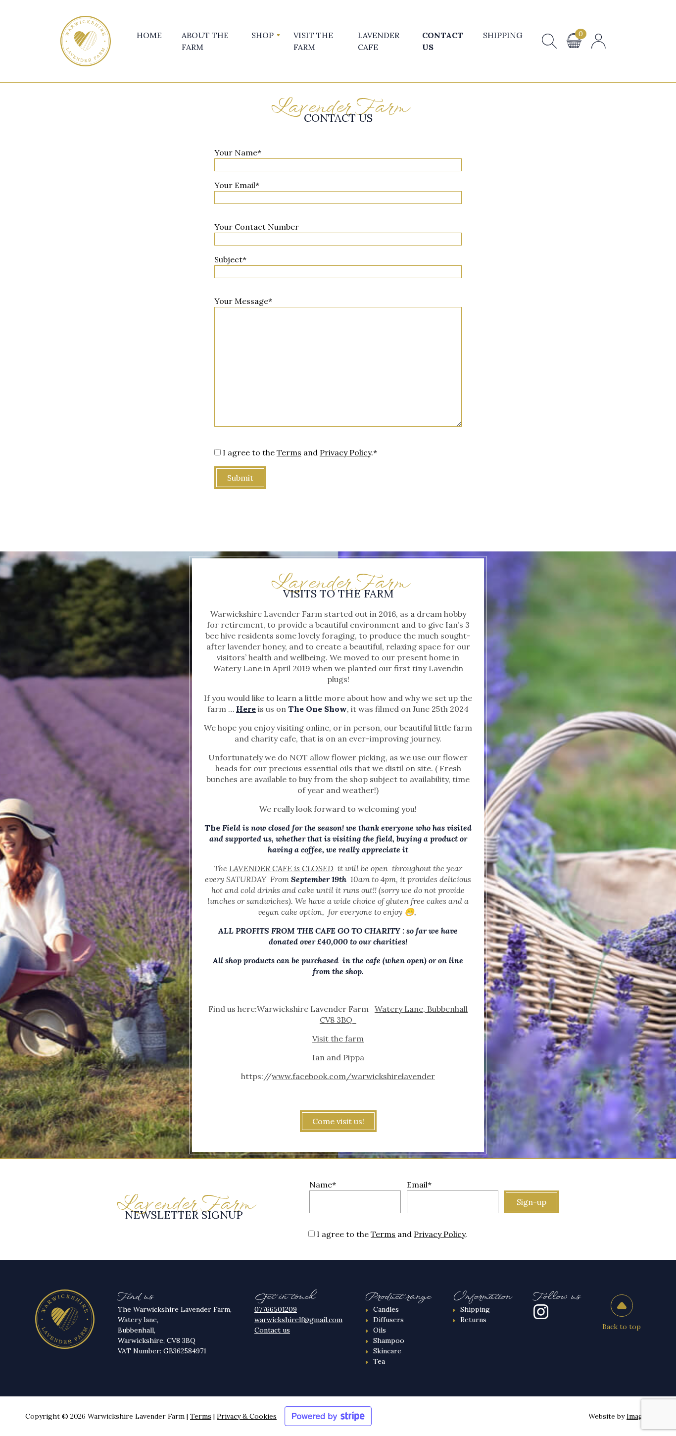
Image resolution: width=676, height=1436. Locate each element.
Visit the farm (338, 1038)
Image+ (639, 1416)
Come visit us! (338, 1121)
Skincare (387, 1350)
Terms (289, 452)
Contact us (272, 1330)
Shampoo (388, 1340)
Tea (379, 1361)
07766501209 (275, 1309)
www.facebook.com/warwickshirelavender (353, 1076)
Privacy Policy (345, 452)
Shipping (502, 35)
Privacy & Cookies (247, 1416)
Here (246, 709)
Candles (386, 1309)
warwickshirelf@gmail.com (298, 1319)
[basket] (574, 40)
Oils (379, 1330)
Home (149, 35)
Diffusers (388, 1319)
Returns (473, 1319)
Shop (262, 35)
